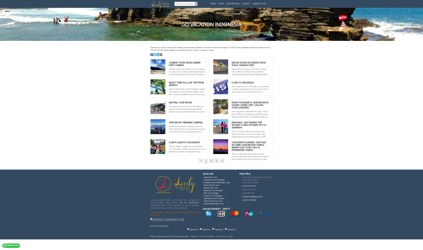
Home (213, 4)
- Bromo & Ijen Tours (211, 185)
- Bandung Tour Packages (213, 190)
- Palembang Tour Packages (213, 198)
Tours (221, 4)
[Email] (161, 54)
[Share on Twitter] (154, 54)
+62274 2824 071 (249, 186)
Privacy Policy (221, 236)
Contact (246, 4)
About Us (194, 236)
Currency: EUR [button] (259, 4)
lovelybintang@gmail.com (252, 196)
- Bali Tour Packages (211, 193)
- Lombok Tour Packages (212, 196)
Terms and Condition (207, 236)
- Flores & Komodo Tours (213, 201)
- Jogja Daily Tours (210, 177)
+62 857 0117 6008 (249, 200)
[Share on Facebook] (151, 54)
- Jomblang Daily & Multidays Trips (216, 182)
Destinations (232, 4)
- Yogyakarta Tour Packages (213, 180)
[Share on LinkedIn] (158, 54)
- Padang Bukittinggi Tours (213, 204)
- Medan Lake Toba (210, 188)
